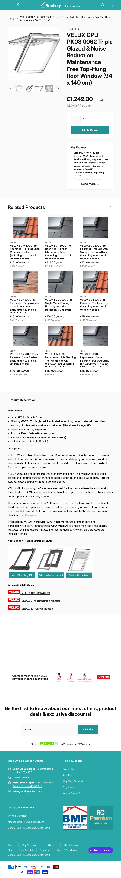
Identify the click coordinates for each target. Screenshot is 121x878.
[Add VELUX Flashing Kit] (22, 578)
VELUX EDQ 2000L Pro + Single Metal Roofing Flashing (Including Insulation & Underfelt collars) (60, 306)
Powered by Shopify (105, 866)
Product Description (22, 400)
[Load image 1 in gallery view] (19, 88)
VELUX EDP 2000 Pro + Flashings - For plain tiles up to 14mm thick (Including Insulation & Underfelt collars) (24, 306)
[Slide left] (10, 88)
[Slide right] (57, 88)
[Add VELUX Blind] (79, 578)
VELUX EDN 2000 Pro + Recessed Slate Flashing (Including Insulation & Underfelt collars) (24, 358)
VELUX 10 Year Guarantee (37, 608)
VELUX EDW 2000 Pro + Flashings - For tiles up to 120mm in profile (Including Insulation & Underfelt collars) (25, 252)
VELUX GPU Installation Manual (40, 600)
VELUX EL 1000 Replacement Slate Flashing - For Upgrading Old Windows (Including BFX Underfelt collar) (94, 360)
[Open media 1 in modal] (34, 53)
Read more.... (90, 183)
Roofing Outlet (92, 866)
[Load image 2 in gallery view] (29, 88)
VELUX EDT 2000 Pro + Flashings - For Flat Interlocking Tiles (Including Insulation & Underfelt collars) (59, 252)
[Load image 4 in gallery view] (49, 88)
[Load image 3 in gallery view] (39, 88)
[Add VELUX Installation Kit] (51, 578)
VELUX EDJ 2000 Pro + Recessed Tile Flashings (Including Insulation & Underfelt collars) (94, 304)
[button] (9, 5)
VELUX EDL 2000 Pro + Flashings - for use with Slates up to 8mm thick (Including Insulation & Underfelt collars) (94, 252)
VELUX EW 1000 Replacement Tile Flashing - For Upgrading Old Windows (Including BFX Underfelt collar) (60, 360)
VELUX (73, 28)
